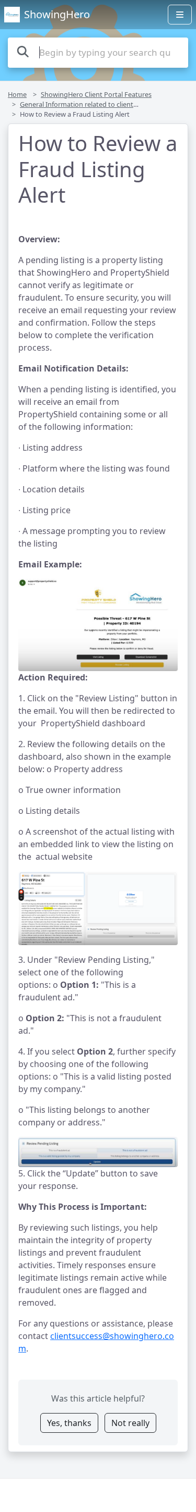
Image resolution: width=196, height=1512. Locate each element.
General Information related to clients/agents (90, 104)
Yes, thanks (69, 1423)
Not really (130, 1423)
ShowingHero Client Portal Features (96, 94)
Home (17, 94)
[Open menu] (180, 14)
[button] (98, 625)
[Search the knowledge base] (23, 51)
